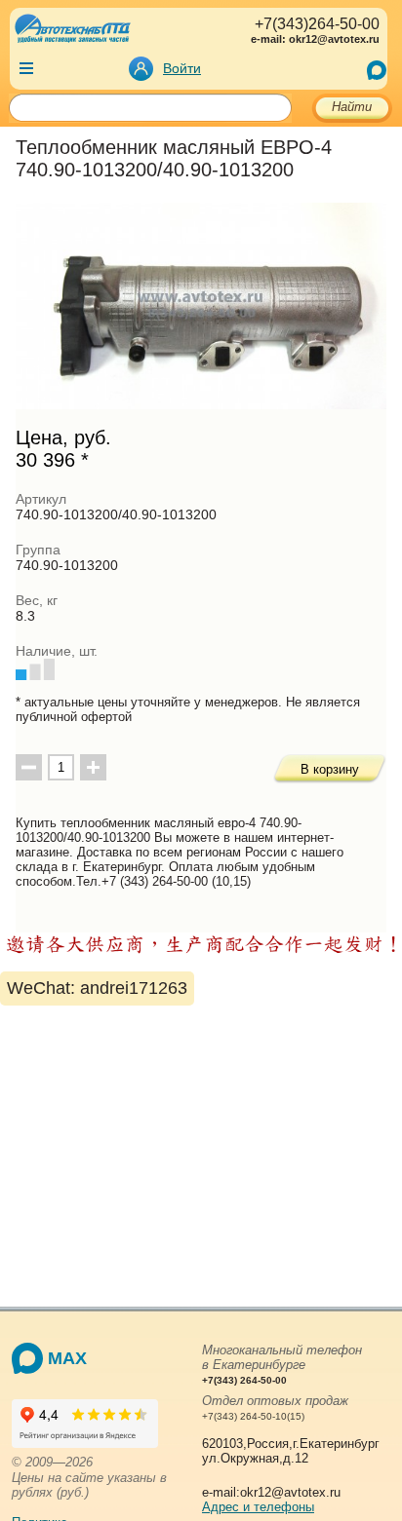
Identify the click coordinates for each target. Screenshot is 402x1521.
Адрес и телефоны (258, 1507)
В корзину (330, 769)
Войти (182, 68)
